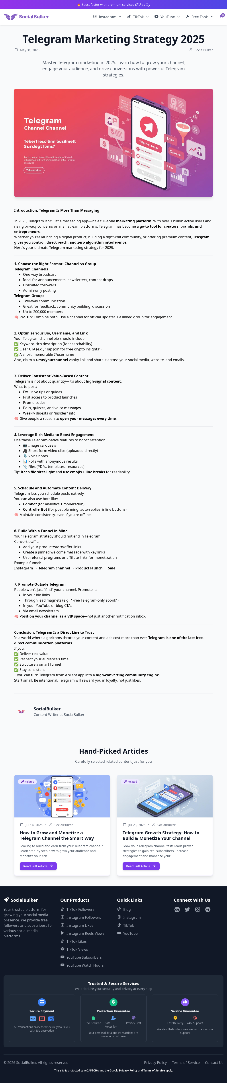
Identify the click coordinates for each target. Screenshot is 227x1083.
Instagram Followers (84, 917)
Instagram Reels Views (85, 933)
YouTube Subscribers (84, 957)
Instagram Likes (80, 925)
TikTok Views (77, 949)
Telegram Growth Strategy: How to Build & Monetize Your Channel (161, 835)
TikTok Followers (80, 909)
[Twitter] (187, 910)
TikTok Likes (77, 941)
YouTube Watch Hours (85, 965)
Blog (127, 909)
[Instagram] (197, 910)
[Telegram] (207, 910)
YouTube (167, 16)
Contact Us (214, 1062)
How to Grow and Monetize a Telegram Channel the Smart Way (57, 835)
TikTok (138, 16)
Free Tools (200, 16)
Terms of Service (186, 1062)
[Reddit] (177, 910)
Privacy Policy (155, 1062)
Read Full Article (35, 866)
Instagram (107, 16)
